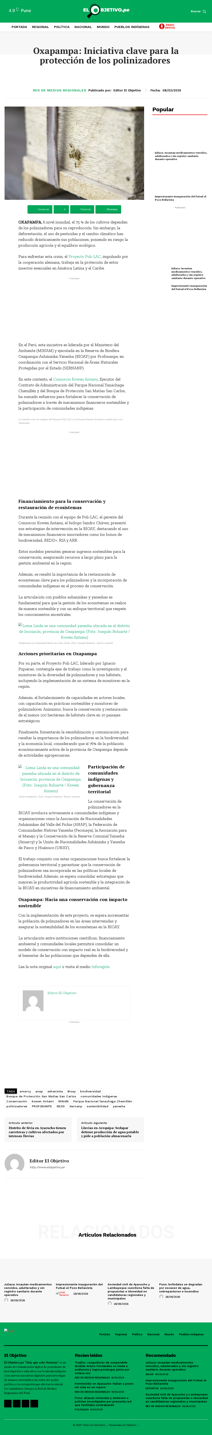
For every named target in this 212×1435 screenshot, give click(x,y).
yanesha (119, 1106)
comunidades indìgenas (99, 1096)
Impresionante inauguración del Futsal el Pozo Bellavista (189, 287)
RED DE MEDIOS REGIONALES (59, 90)
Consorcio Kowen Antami (75, 379)
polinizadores (16, 1106)
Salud (150, 1374)
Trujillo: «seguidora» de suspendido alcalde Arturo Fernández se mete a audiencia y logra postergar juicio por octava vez (102, 1367)
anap (39, 1091)
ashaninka (55, 1091)
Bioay (71, 1091)
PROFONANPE (42, 1106)
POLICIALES (81, 1409)
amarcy (25, 1091)
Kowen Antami (43, 1101)
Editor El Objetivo (127, 90)
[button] (199, 11)
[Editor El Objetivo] (14, 1164)
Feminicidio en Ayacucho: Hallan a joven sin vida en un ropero (104, 1385)
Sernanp (76, 1106)
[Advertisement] (74, 310)
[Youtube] (34, 1403)
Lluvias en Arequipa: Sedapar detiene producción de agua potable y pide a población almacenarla (110, 1132)
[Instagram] (16, 1403)
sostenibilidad (97, 1106)
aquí (57, 966)
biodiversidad (90, 1091)
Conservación (16, 1101)
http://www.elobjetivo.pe (47, 1167)
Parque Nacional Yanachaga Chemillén (102, 1101)
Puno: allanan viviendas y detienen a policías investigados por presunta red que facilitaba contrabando (103, 1401)
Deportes (152, 1388)
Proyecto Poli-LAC (85, 256)
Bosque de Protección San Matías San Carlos (41, 1096)
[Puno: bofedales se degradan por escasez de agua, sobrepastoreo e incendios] (183, 1263)
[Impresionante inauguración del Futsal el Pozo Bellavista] (179, 179)
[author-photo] (7, 1300)
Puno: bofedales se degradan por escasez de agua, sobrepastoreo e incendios (180, 1288)
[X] (25, 1403)
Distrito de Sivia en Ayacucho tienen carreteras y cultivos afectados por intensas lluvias (37, 1132)
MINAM (63, 1101)
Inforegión (101, 966)
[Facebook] (8, 1403)
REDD (61, 1106)
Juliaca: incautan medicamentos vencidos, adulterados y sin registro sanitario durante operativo (181, 156)
